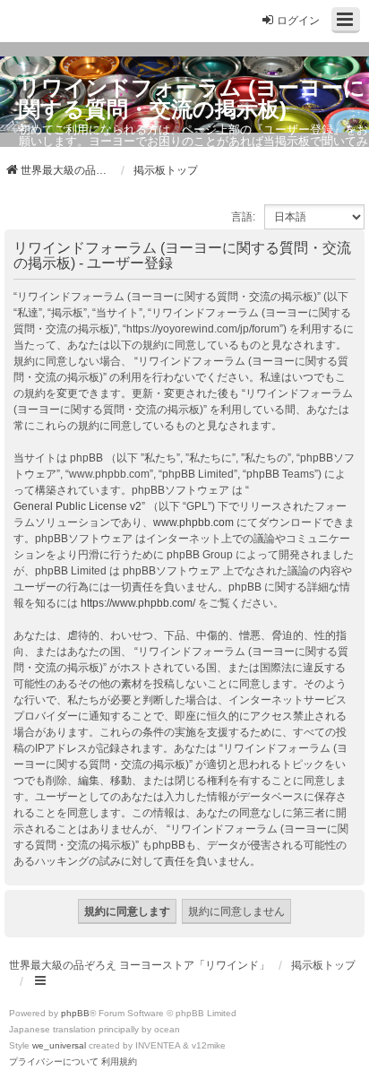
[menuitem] (54, 1062)
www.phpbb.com (193, 522)
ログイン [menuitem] (298, 20)
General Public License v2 (77, 506)
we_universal (59, 1045)
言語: (243, 217)
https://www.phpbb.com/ (138, 603)
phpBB (75, 1013)
